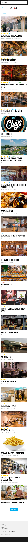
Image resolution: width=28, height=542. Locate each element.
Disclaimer (3, 527)
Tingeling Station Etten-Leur (12, 502)
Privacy (2, 524)
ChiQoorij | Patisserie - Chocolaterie (10, 478)
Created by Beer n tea (5, 534)
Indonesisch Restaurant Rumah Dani (13, 310)
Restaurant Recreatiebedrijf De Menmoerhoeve (14, 186)
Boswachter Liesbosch (10, 260)
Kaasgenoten (6, 284)
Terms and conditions (6, 526)
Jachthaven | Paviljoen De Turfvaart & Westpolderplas (12, 159)
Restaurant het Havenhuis (11, 111)
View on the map (22, 13)
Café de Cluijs (6, 134)
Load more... (14, 509)
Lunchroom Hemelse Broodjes (13, 235)
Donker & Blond (7, 430)
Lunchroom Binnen (8, 406)
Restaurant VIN (7, 211)
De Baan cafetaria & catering (12, 453)
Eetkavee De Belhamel (10, 332)
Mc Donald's (6, 357)
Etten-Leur (4, 528)
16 (13, 82)
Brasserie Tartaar (8, 60)
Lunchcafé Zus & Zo (8, 381)
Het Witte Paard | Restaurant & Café (14, 85)
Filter (4, 13)
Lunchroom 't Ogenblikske (11, 35)
